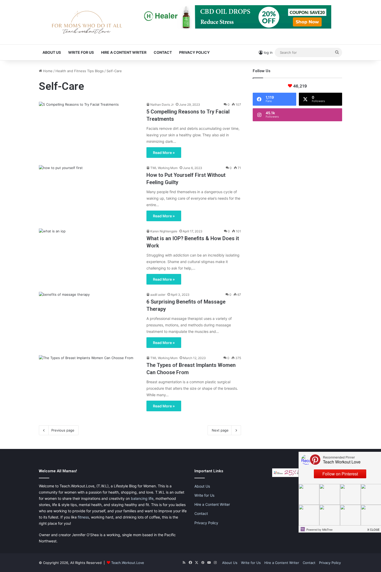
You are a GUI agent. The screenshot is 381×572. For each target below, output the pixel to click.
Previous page (62, 430)
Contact (163, 52)
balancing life (142, 498)
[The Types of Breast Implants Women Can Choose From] (89, 383)
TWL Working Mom (164, 168)
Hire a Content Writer (123, 52)
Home (47, 71)
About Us (52, 52)
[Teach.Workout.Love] (87, 22)
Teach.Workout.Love (127, 563)
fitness (83, 517)
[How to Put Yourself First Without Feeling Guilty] (89, 193)
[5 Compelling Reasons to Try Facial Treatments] (89, 130)
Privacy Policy (194, 52)
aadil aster (157, 295)
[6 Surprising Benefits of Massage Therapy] (89, 320)
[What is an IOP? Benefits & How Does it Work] (89, 257)
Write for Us (81, 52)
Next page (220, 430)
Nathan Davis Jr (162, 104)
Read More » (164, 152)
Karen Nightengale (163, 231)
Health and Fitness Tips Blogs (79, 71)
